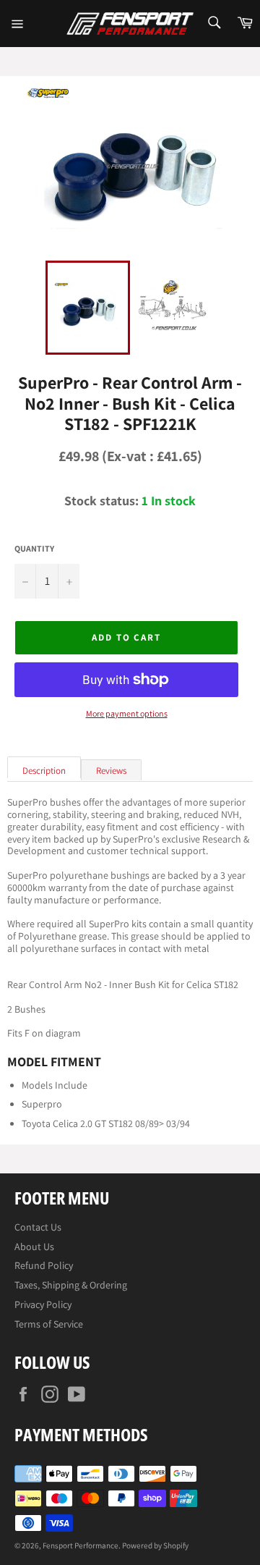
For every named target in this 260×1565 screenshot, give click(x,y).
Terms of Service (48, 1323)
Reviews (111, 770)
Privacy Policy (43, 1304)
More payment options (127, 714)
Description (44, 770)
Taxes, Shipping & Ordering (70, 1284)
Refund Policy (43, 1265)
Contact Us (37, 1226)
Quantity (34, 549)
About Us (34, 1246)
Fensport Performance (80, 1545)
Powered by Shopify (155, 1545)
